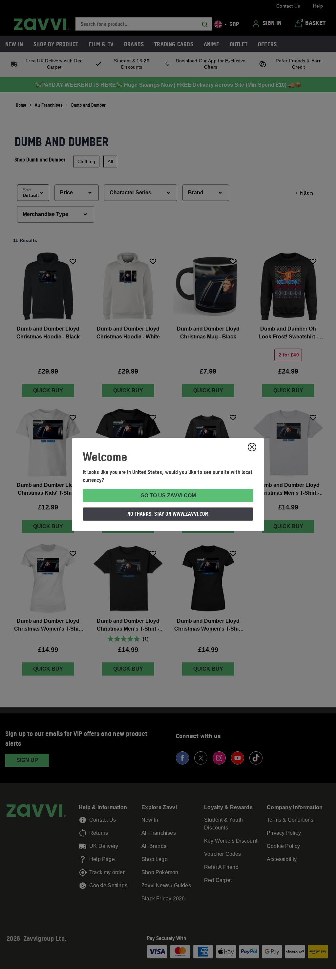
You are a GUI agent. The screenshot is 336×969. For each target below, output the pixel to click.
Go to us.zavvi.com (168, 495)
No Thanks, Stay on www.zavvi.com (168, 513)
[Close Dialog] (252, 447)
